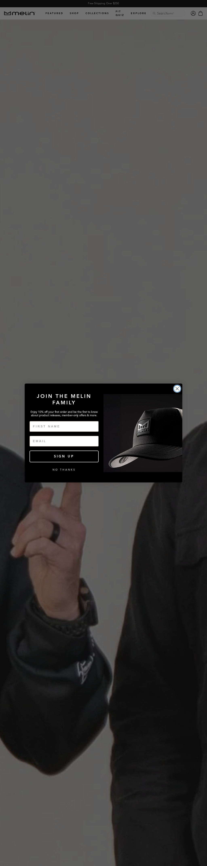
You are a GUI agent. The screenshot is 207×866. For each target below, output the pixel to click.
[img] (177, 388)
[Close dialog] (177, 388)
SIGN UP (64, 456)
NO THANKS (64, 469)
